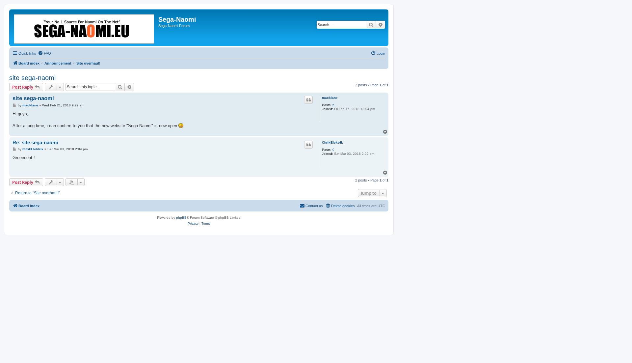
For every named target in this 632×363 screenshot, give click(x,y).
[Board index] (84, 27)
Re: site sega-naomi (35, 142)
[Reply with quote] (308, 100)
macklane (330, 97)
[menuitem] (44, 53)
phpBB (181, 217)
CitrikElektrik (332, 142)
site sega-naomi (32, 77)
